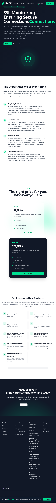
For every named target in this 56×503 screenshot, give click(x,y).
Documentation (19, 426)
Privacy (45, 423)
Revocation (46, 431)
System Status (19, 434)
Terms (44, 426)
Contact (17, 423)
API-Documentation (20, 431)
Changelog (18, 429)
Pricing (22, 3)
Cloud (16, 3)
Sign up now (47, 499)
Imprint (45, 429)
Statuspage (30, 3)
